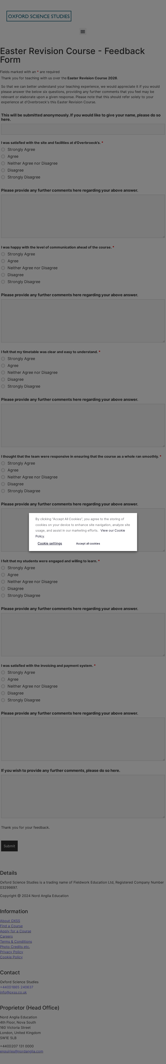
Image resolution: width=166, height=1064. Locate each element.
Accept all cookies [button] (88, 543)
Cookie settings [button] (50, 543)
